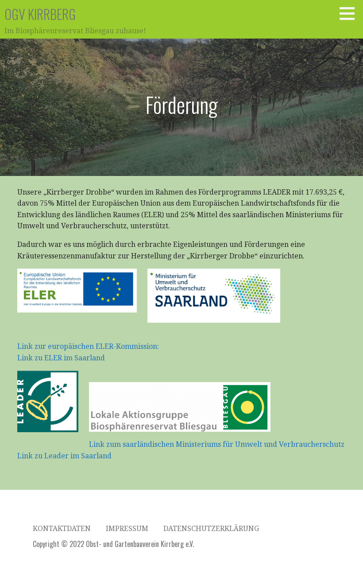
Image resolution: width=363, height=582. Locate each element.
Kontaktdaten (62, 528)
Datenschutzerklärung (211, 528)
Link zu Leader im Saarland (64, 456)
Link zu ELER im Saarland (61, 358)
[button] (350, 13)
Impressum (127, 528)
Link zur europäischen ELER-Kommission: (89, 346)
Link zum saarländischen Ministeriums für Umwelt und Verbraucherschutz (216, 444)
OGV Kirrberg (40, 14)
